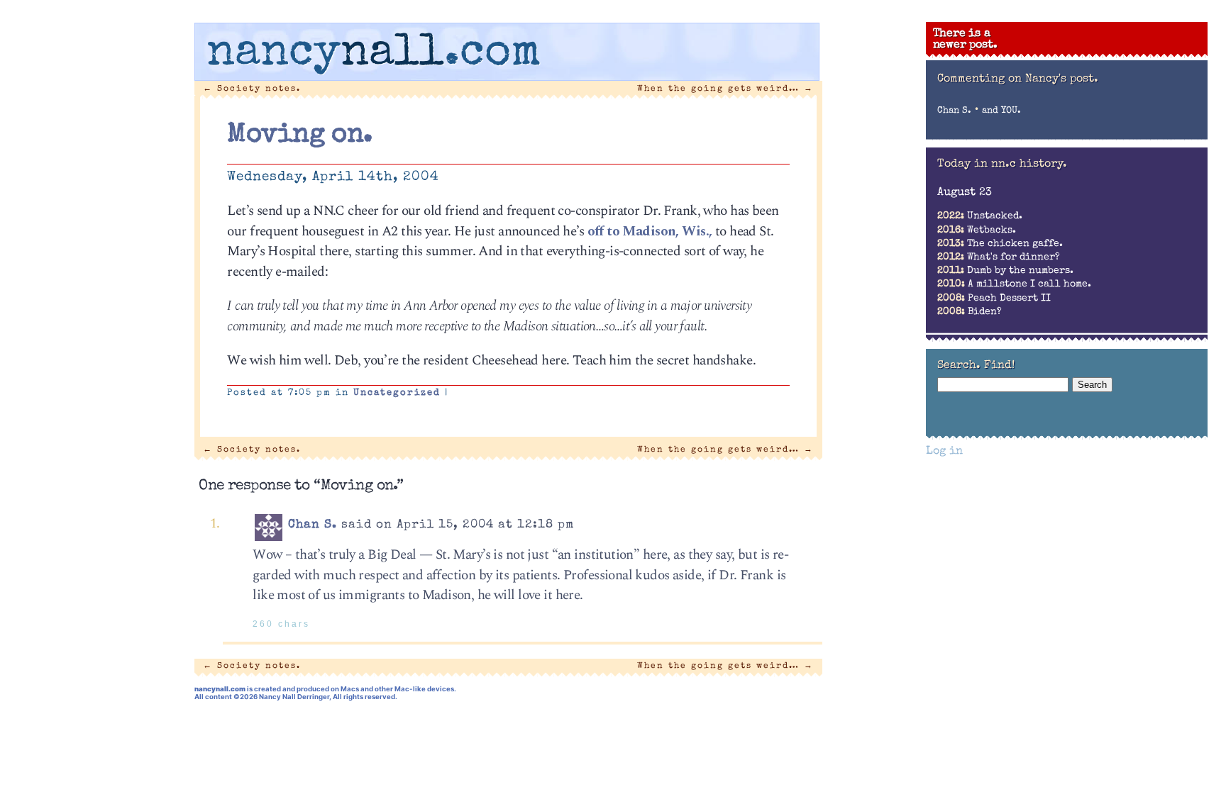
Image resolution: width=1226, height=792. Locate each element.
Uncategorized (397, 393)
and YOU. (1001, 111)
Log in (944, 451)
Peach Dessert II (994, 298)
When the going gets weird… (725, 89)
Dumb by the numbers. (1005, 271)
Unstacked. (979, 216)
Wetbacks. (976, 230)
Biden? (969, 312)
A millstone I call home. (1014, 284)
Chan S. (312, 525)
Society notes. (252, 89)
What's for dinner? (998, 257)
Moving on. (299, 135)
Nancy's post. (1061, 79)
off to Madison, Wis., (649, 231)
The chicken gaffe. (1000, 244)
